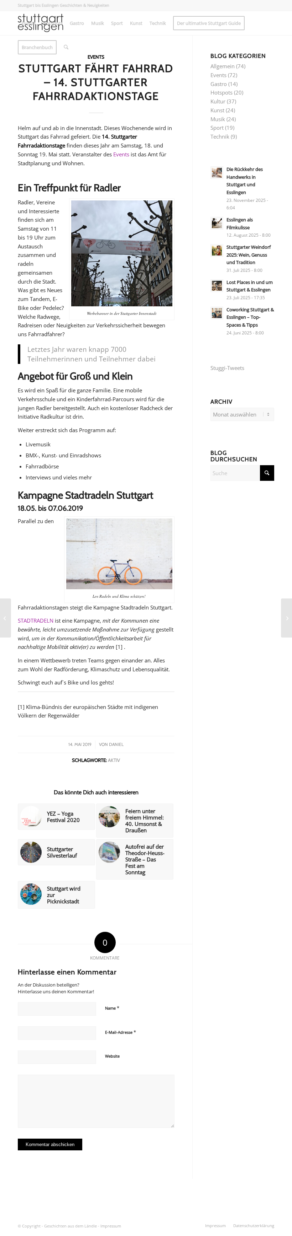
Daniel (116, 744)
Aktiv (114, 760)
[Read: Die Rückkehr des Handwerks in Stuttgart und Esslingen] (216, 172)
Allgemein (222, 66)
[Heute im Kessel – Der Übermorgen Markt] (286, 618)
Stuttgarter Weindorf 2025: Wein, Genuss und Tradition (248, 254)
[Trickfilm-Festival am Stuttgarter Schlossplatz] (5, 618)
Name (112, 1008)
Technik (219, 136)
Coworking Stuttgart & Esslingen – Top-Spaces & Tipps (250, 317)
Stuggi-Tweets (227, 367)
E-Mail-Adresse (120, 1032)
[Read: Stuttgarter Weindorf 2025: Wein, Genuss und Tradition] (216, 250)
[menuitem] (28, 23)
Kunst (217, 110)
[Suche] (66, 47)
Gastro (218, 83)
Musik (217, 119)
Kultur (217, 101)
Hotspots (221, 92)
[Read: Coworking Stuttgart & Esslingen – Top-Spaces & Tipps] (216, 313)
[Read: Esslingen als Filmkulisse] (216, 223)
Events (121, 154)
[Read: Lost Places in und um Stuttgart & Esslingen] (216, 285)
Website (112, 1056)
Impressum (110, 1226)
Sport (217, 127)
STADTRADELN (35, 620)
